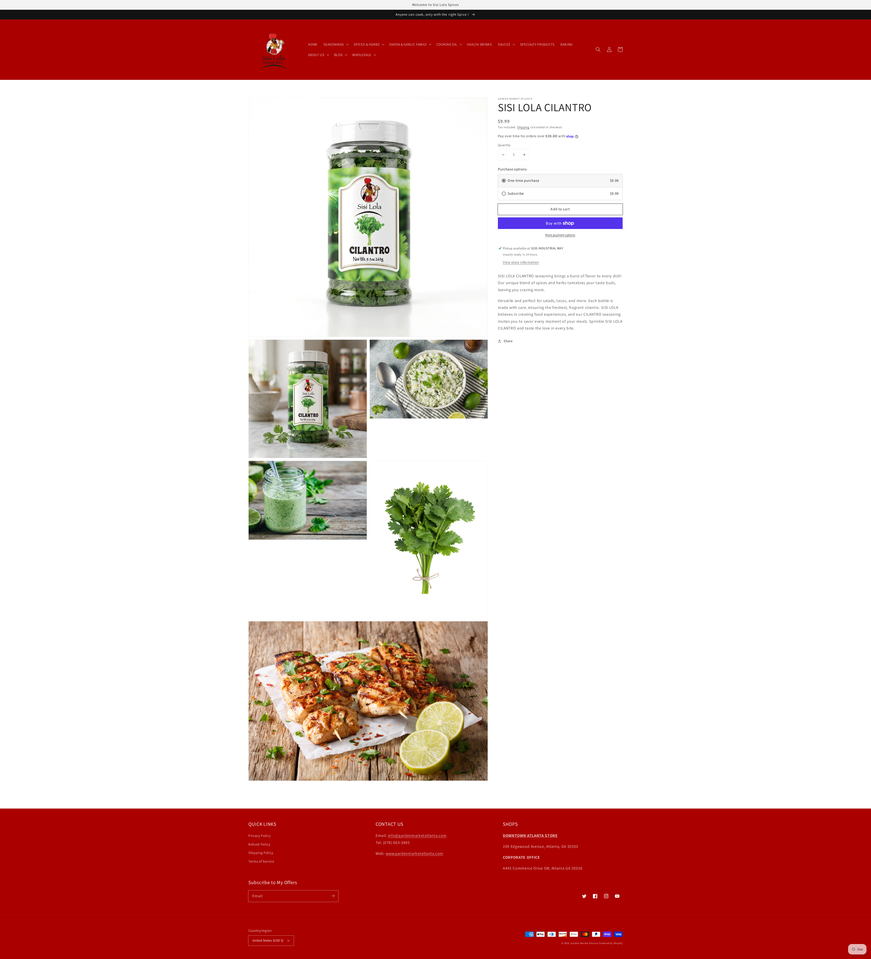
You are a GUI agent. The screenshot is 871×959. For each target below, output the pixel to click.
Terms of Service (261, 861)
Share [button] (508, 341)
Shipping (523, 127)
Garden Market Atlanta (584, 943)
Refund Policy (259, 844)
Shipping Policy (260, 852)
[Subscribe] (332, 895)
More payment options (560, 235)
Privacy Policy (259, 835)
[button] (598, 49)
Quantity (504, 145)
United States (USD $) (268, 940)
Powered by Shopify (611, 943)
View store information (521, 262)
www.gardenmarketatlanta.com (414, 853)
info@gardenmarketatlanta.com (417, 835)
